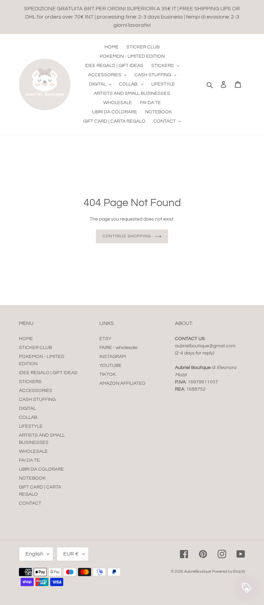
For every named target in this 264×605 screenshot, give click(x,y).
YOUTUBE (110, 365)
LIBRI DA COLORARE (41, 469)
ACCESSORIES (35, 390)
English (34, 554)
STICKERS (30, 381)
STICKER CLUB (35, 347)
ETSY (105, 338)
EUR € (71, 554)
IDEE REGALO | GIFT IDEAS (48, 372)
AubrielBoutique (197, 571)
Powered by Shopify (228, 571)
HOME (26, 338)
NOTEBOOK (32, 478)
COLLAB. (28, 417)
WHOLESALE (33, 451)
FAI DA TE (29, 460)
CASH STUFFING (37, 399)
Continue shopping (126, 236)
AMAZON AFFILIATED (122, 383)
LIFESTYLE (31, 426)
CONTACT (30, 503)
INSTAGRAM (112, 356)
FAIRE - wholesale (118, 347)
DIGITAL (27, 408)
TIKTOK (107, 374)
